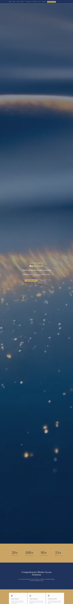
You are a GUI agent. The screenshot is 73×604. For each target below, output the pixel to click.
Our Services (43, 280)
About (14, 1)
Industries (35, 1)
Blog (39, 1)
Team (18, 1)
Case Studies (28, 1)
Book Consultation (31, 280)
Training (43, 1)
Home (10, 1)
